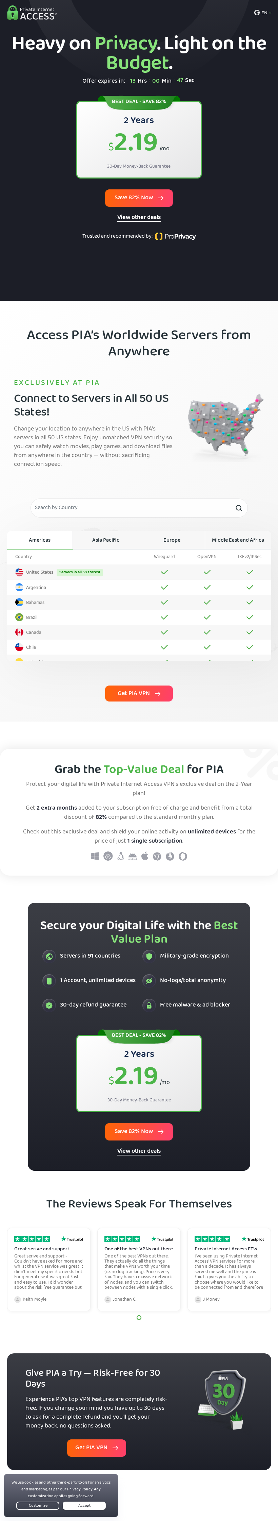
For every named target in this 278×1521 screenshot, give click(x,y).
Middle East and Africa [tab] (238, 540)
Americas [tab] (40, 540)
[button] (139, 1317)
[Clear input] (239, 508)
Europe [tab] (171, 540)
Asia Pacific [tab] (105, 540)
